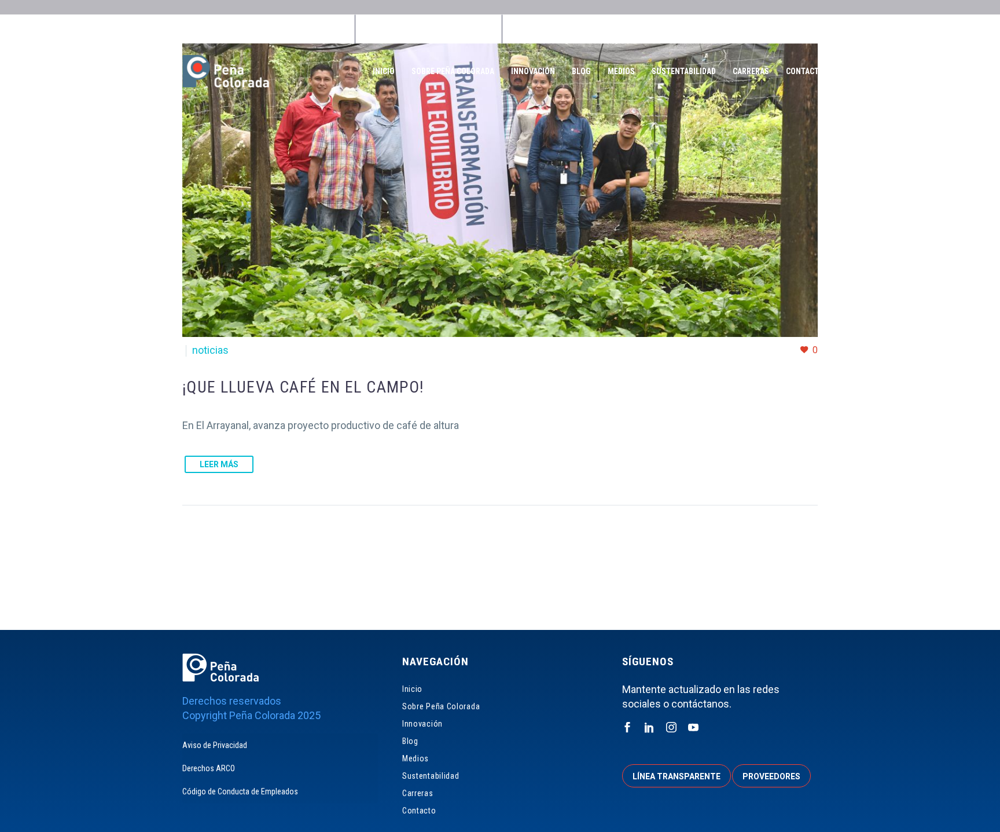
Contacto (805, 71)
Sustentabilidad (684, 71)
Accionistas (739, 29)
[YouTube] (473, 29)
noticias (210, 350)
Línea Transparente (556, 29)
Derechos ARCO (208, 768)
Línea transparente (676, 776)
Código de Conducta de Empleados (240, 791)
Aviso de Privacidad (214, 745)
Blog (581, 71)
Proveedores (654, 29)
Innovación (533, 71)
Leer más (219, 464)
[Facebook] (421, 29)
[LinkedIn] (438, 29)
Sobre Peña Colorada (452, 71)
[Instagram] (456, 29)
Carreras (751, 71)
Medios (621, 71)
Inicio (384, 71)
